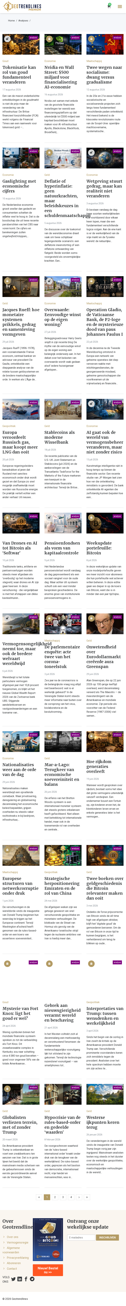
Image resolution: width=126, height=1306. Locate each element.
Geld (47, 174)
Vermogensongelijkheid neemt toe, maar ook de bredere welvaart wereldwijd (21, 654)
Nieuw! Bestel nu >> (48, 1270)
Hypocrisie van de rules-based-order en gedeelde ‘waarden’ (62, 1125)
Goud (5, 61)
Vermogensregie (17, 1242)
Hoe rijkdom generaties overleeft (99, 766)
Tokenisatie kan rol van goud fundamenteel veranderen (19, 75)
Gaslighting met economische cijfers (19, 186)
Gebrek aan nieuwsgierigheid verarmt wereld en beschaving (62, 1013)
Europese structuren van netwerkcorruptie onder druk (20, 886)
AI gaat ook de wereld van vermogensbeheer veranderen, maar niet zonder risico (104, 442)
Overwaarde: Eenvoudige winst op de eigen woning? (62, 317)
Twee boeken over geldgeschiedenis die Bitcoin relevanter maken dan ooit (105, 888)
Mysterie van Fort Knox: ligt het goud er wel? (20, 1013)
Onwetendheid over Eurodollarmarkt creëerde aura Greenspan (103, 657)
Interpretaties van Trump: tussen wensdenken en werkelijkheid (105, 1016)
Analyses (23, 20)
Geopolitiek (9, 426)
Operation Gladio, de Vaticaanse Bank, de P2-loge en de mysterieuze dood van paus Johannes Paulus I (104, 322)
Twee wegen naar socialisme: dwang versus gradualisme (104, 75)
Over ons (12, 1237)
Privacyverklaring (18, 1257)
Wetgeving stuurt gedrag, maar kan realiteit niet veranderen (104, 189)
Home (11, 20)
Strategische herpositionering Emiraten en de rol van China (62, 886)
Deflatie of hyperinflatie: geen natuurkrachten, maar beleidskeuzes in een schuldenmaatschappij (63, 198)
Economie (50, 61)
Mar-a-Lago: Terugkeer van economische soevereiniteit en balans (61, 774)
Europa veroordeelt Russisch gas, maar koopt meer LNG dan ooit (20, 442)
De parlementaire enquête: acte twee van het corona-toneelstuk (62, 657)
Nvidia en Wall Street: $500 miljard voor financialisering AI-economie (60, 77)
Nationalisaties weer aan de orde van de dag (19, 769)
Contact (12, 1268)
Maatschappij (94, 61)
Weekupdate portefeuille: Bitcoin (99, 548)
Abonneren (14, 1263)
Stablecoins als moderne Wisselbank (59, 437)
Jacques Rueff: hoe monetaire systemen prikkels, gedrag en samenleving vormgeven (21, 322)
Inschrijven (107, 1237)
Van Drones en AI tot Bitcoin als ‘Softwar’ (19, 548)
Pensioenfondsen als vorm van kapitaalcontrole (62, 548)
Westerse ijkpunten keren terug (102, 1122)
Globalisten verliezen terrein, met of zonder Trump (19, 1125)
